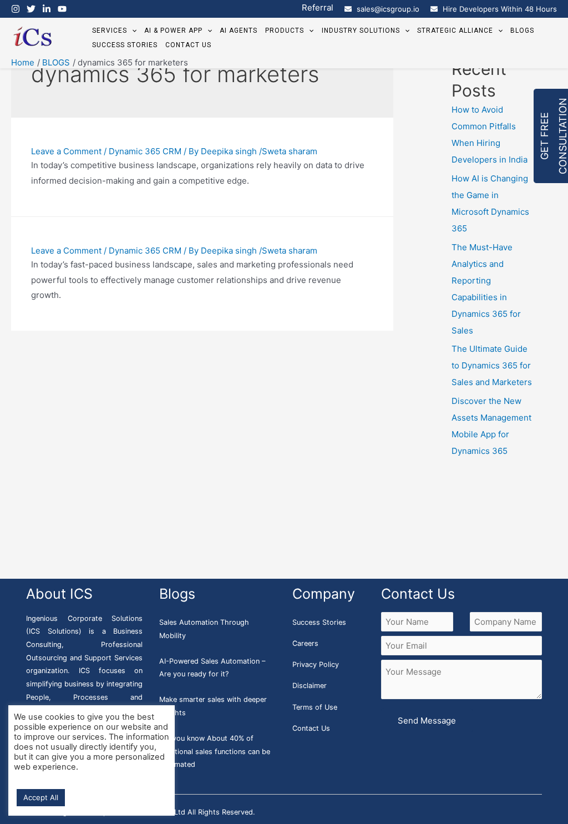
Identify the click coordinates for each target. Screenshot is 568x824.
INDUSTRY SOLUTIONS (361, 30)
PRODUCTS (284, 30)
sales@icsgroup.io (388, 8)
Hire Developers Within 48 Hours (500, 8)
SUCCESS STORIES (125, 45)
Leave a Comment (66, 151)
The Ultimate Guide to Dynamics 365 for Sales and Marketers (492, 365)
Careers (305, 643)
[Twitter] (31, 8)
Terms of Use (314, 707)
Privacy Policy (315, 664)
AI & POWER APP (173, 30)
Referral (317, 7)
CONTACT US (188, 45)
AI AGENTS (238, 30)
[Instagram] (15, 8)
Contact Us (311, 728)
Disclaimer (309, 685)
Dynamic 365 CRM (145, 151)
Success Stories (319, 622)
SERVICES (109, 30)
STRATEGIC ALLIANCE (455, 30)
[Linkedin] (46, 8)
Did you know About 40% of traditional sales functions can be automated (214, 751)
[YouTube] (62, 8)
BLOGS (522, 30)
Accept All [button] (40, 797)
